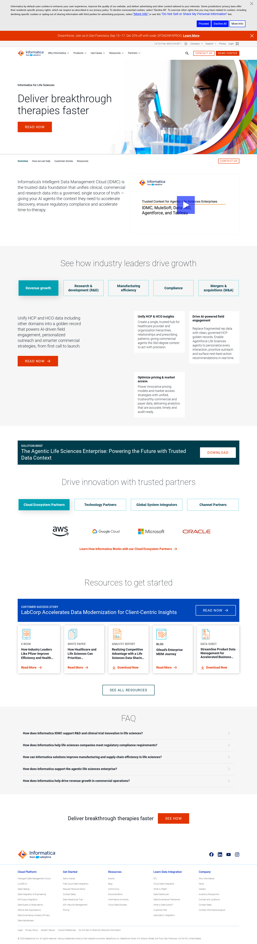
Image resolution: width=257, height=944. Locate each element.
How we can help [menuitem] (41, 161)
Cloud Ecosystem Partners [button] (44, 505)
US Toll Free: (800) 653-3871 (168, 43)
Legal (20, 930)
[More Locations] (186, 44)
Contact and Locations (209, 899)
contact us (203, 53)
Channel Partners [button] (213, 505)
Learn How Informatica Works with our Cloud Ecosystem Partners (126, 549)
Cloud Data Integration (164, 884)
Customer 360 (160, 910)
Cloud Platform (27, 872)
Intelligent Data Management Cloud (34, 878)
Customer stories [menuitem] (63, 161)
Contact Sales (69, 894)
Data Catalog (24, 889)
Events (111, 878)
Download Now (127, 667)
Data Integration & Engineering (32, 894)
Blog (110, 884)
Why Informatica (57, 53)
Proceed (204, 23)
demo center (227, 53)
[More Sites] (237, 44)
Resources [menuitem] (82, 161)
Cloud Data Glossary (117, 905)
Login (231, 43)
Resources (115, 53)
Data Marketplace (26, 920)
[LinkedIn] (220, 854)
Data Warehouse (161, 894)
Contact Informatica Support (212, 910)
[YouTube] (228, 854)
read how (35, 127)
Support (210, 43)
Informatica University (118, 899)
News (201, 884)
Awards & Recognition (209, 894)
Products (78, 53)
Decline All (220, 23)
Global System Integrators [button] (156, 505)
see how (173, 818)
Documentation (115, 894)
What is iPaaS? (160, 889)
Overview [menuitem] (23, 161)
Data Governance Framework (167, 899)
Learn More (191, 35)
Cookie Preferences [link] (67, 930)
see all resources (128, 690)
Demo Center (69, 878)
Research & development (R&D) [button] (83, 288)
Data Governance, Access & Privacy (34, 915)
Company (195, 43)
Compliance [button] (173, 288)
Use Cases (96, 53)
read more (29, 667)
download (218, 452)
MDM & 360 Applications (29, 910)
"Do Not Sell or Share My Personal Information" (194, 14)
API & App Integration (28, 899)
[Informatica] (31, 53)
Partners (132, 53)
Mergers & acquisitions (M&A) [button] (218, 288)
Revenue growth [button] (38, 288)
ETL (155, 878)
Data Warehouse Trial (73, 899)
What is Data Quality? (163, 905)
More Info (237, 23)
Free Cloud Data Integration (75, 884)
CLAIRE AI (22, 884)
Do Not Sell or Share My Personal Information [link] (100, 930)
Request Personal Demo (74, 889)
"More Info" (140, 14)
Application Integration (164, 915)
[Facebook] (211, 854)
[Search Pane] (187, 53)
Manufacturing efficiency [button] (128, 288)
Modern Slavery (48, 930)
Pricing (222, 43)
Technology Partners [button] (100, 505)
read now (35, 361)
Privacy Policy (31, 930)
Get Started (70, 872)
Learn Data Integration (168, 872)
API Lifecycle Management (75, 905)
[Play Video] (185, 204)
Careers (202, 889)
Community (113, 889)
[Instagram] (237, 854)
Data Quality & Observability (30, 905)
